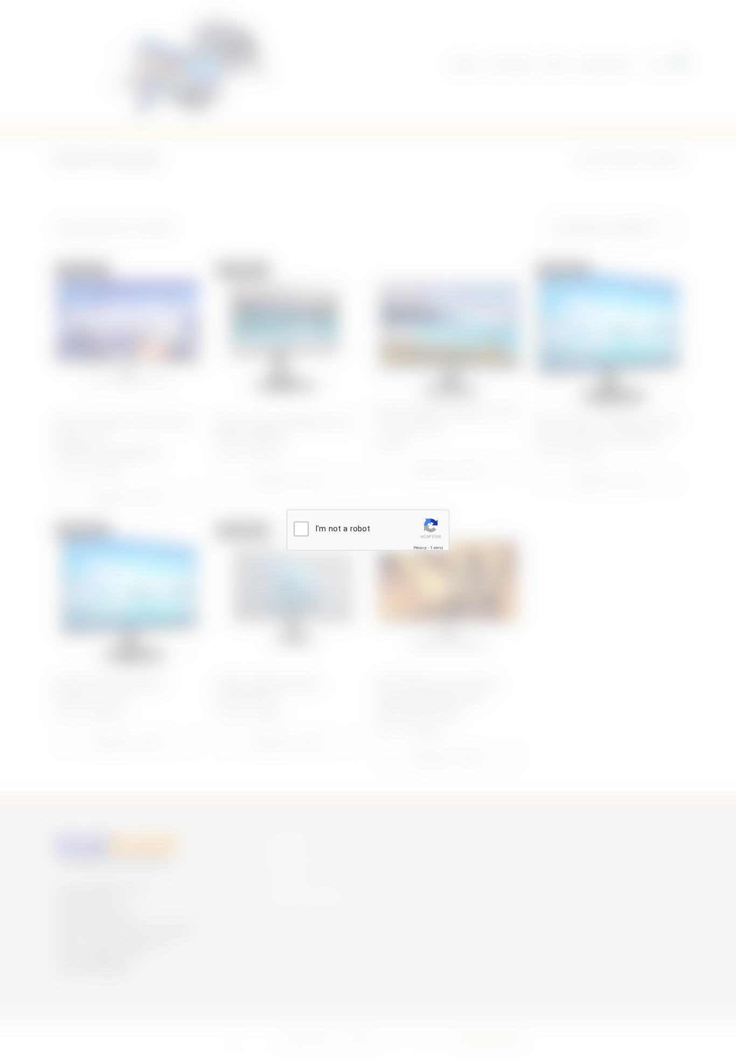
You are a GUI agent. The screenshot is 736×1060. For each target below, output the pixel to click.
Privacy (420, 547)
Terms (436, 547)
